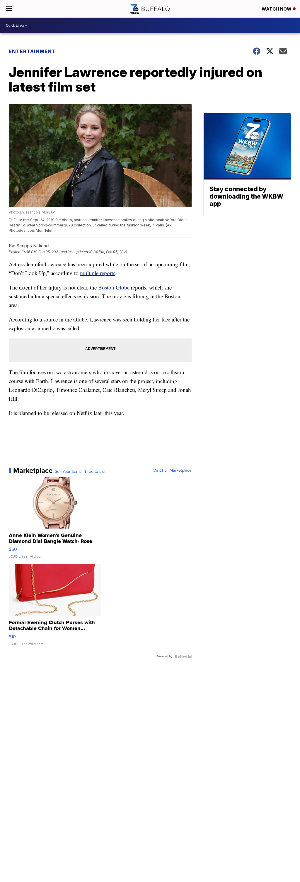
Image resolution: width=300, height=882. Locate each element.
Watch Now (277, 9)
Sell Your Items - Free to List (80, 472)
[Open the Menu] (8, 9)
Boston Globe (113, 287)
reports (106, 273)
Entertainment (32, 51)
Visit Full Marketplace (172, 470)
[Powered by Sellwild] (183, 656)
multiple (89, 273)
